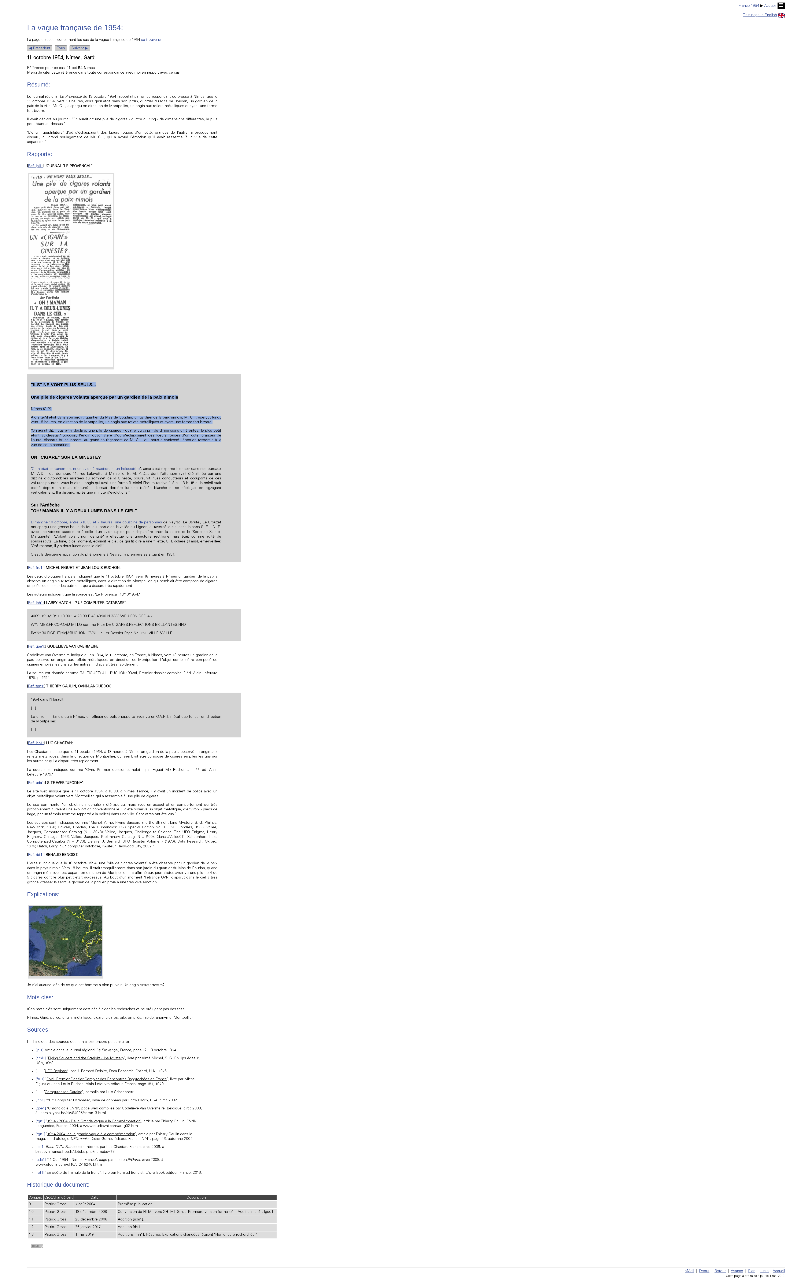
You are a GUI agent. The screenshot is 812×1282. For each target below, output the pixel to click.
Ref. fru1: (36, 568)
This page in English (760, 15)
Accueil (770, 6)
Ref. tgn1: (36, 686)
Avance (737, 1271)
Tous (61, 48)
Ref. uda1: (36, 783)
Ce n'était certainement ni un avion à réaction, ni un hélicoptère (86, 469)
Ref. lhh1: (36, 603)
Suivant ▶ (79, 48)
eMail (689, 1271)
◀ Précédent (39, 48)
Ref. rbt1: (36, 855)
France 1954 (749, 6)
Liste (764, 1271)
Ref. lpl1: (35, 166)
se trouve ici (151, 40)
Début (704, 1271)
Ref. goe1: (36, 647)
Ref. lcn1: (36, 743)
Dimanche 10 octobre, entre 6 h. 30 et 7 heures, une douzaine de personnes (96, 522)
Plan (751, 1271)
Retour (720, 1271)
